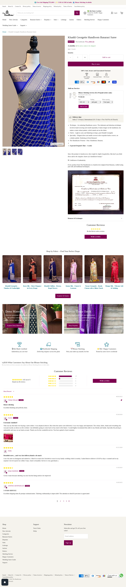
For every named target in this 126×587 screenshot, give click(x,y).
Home (4, 20)
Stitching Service (89, 20)
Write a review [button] (96, 237)
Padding (92, 99)
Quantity (70, 53)
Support (23, 25)
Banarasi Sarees (35, 20)
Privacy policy (27, 6)
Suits (55, 20)
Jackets (71, 20)
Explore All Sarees (63, 296)
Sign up (68, 543)
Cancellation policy (79, 6)
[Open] (4, 582)
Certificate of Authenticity (77, 160)
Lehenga (63, 20)
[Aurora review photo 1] (8, 437)
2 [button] (60, 501)
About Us (10, 6)
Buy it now (96, 64)
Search (4, 6)
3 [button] (63, 501)
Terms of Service (67, 6)
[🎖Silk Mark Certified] (19, 347)
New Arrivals (13, 20)
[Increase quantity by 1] (85, 57)
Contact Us (18, 6)
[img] (8, 397)
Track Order (37, 528)
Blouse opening (106, 99)
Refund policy (57, 6)
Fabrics (79, 20)
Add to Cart (83, 106)
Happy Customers (103, 20)
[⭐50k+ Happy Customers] (106, 347)
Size (79, 99)
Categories (24, 20)
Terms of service (37, 6)
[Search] (77, 13)
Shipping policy (47, 6)
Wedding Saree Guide (9, 25)
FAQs (35, 531)
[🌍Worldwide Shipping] (48, 347)
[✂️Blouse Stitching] (77, 347)
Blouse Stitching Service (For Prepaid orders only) (95, 93)
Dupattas (47, 20)
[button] (114, 13)
